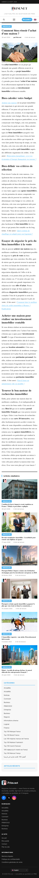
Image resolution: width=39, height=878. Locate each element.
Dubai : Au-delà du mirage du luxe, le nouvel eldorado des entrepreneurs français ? (17, 671)
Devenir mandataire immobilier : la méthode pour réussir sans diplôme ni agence (19, 538)
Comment (7, 699)
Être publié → (27, 19)
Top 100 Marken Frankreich (13, 742)
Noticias (7, 695)
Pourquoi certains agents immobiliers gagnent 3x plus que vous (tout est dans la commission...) (18, 605)
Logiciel (6, 724)
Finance (6, 728)
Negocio (7, 717)
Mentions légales (7, 856)
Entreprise (7, 710)
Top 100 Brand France (11, 735)
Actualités (7, 688)
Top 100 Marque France (12, 731)
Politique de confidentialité (11, 859)
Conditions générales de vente (12, 862)
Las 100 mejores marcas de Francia (16, 739)
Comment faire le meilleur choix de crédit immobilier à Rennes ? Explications (19, 305)
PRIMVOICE (8, 706)
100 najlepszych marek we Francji (15, 750)
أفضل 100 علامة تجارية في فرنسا (15, 757)
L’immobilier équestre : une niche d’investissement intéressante (19, 638)
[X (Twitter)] (9, 798)
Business (7, 702)
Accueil (4, 838)
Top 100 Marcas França (12, 753)
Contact (4, 844)
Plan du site (6, 847)
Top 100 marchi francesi (12, 746)
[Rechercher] (4, 19)
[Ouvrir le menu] (14, 19)
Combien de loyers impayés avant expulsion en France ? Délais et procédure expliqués (17, 505)
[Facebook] (4, 798)
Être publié (5, 841)
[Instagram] (14, 798)
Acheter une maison (9, 102)
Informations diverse (11, 720)
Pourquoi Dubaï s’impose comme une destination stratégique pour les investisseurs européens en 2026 (19, 571)
